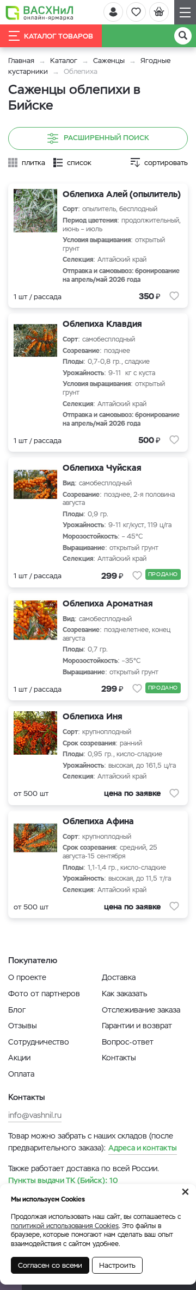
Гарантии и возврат (137, 1025)
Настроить (117, 1265)
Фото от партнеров (44, 993)
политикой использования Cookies (65, 1226)
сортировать (166, 162)
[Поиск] (183, 36)
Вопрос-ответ (128, 1042)
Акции (19, 1058)
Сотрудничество (38, 1042)
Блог (17, 1010)
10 (63, 1180)
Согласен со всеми (50, 1265)
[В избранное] (174, 295)
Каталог (63, 60)
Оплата (21, 1074)
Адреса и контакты (142, 1148)
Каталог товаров (58, 36)
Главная (21, 60)
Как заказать (124, 993)
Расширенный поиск (106, 137)
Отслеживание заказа (141, 1010)
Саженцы (109, 60)
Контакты (119, 1058)
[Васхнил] (39, 12)
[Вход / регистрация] (113, 12)
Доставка (119, 977)
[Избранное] (136, 12)
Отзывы (22, 1025)
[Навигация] (185, 12)
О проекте (27, 977)
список (79, 162)
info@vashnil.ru (35, 1115)
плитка (33, 162)
